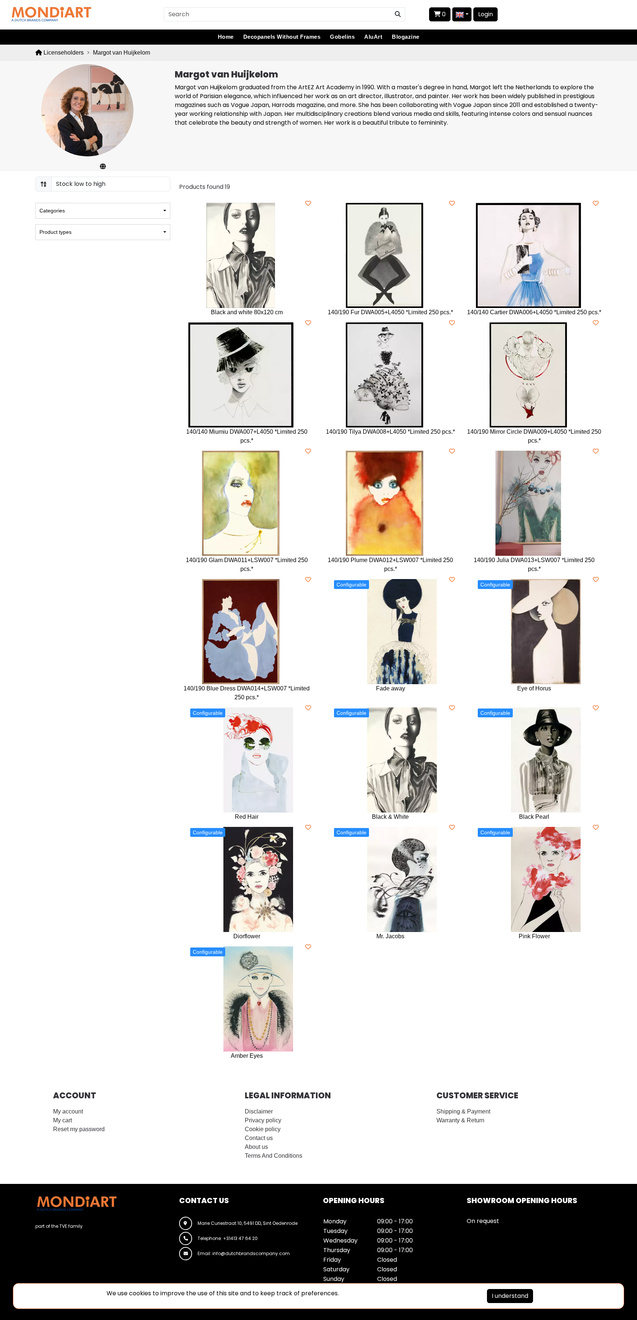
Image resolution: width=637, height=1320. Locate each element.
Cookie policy (263, 1129)
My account (68, 1111)
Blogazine (406, 37)
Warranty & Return (460, 1120)
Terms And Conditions (273, 1156)
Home (226, 37)
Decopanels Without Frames (282, 37)
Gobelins (342, 37)
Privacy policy (263, 1120)
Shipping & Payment (463, 1111)
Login (485, 14)
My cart (62, 1120)
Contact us (259, 1138)
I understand (510, 1296)
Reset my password (79, 1129)
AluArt (373, 37)
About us (256, 1147)
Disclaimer (259, 1111)
